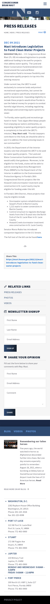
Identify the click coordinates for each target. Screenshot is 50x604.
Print (40, 32)
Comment (11, 392)
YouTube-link (29, 13)
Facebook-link (13, 13)
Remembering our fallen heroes (33, 443)
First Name (12, 320)
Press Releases (23, 32)
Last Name (12, 329)
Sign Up (10, 348)
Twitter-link (21, 13)
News (12, 32)
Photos (8, 297)
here (39, 237)
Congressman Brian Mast (10, 4)
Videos (7, 303)
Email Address (13, 339)
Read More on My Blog (15, 489)
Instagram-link (37, 13)
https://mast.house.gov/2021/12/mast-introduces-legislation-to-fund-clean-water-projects (24, 262)
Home (6, 32)
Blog (7, 431)
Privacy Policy (13, 599)
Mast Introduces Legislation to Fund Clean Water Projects (24, 48)
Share (10, 412)
